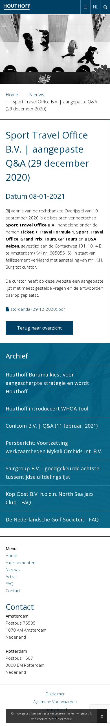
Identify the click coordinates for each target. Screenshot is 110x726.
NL (95, 7)
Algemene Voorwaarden (55, 701)
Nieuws (13, 569)
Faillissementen (21, 562)
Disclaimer (55, 693)
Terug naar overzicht (39, 328)
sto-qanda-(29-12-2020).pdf (37, 309)
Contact (13, 590)
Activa (11, 576)
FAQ (10, 583)
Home (11, 555)
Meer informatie (60, 719)
